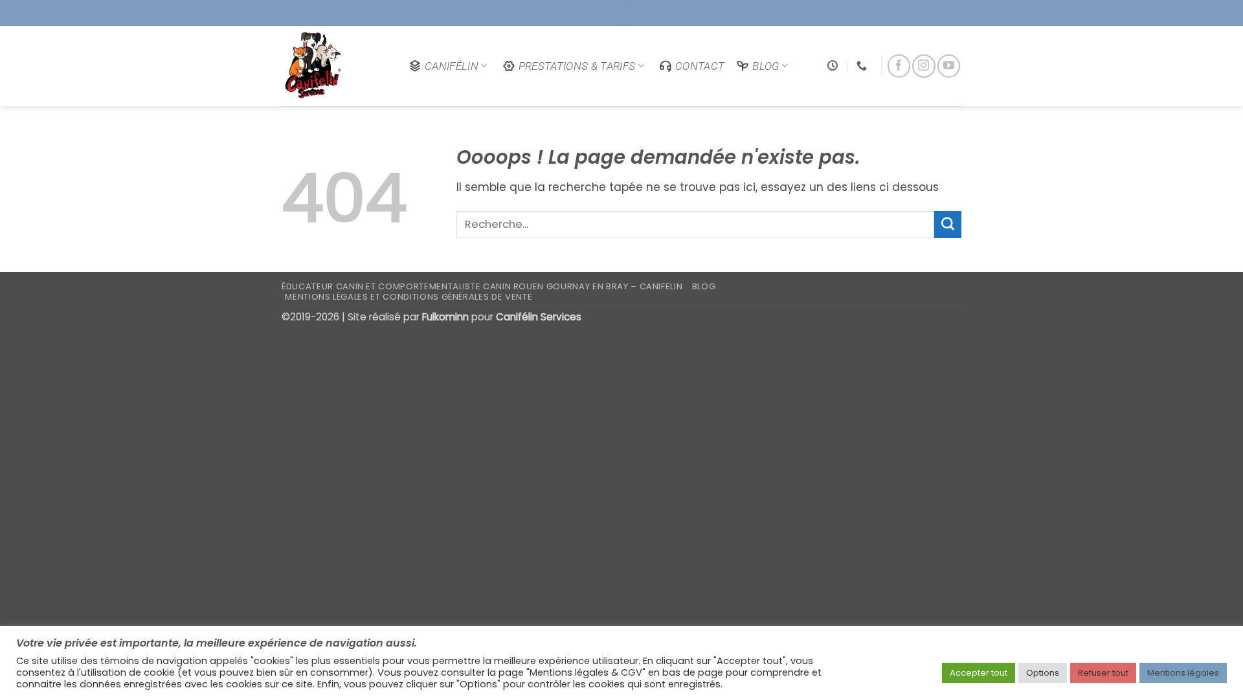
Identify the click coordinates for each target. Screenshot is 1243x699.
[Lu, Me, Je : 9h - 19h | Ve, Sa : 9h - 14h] (834, 65)
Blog (765, 66)
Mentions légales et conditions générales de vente (408, 297)
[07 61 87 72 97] (863, 65)
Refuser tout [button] (1103, 673)
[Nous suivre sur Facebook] (899, 65)
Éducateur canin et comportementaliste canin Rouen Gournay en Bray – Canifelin (482, 286)
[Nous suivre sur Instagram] (923, 65)
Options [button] (1042, 673)
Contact (699, 66)
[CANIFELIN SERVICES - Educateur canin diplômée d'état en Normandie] (335, 66)
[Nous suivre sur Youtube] (948, 65)
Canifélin (451, 66)
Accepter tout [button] (978, 673)
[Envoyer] (947, 224)
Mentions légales (1183, 673)
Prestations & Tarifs (577, 66)
